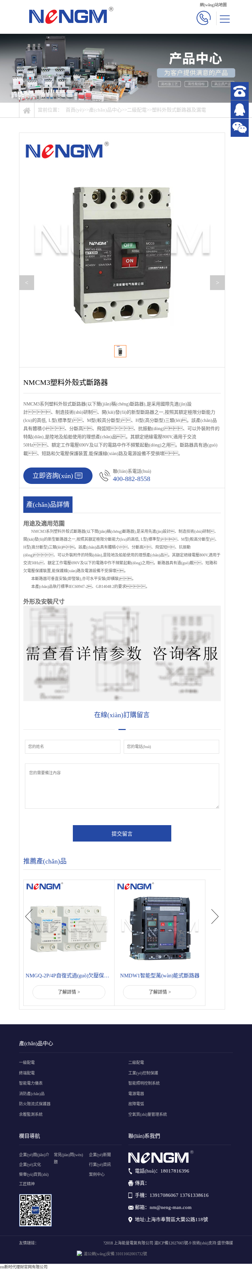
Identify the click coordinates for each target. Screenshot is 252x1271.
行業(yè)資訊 (100, 1164)
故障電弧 (136, 1104)
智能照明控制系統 (144, 1083)
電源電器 (136, 1094)
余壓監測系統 (31, 1114)
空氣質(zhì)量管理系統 (147, 1114)
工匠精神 (27, 1184)
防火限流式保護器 (35, 1104)
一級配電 (27, 1062)
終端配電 (27, 1073)
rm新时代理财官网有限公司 (24, 1267)
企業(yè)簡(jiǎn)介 (34, 1155)
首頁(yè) (75, 110)
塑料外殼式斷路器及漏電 (179, 110)
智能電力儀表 (31, 1083)
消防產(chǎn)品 (32, 1094)
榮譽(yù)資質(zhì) (34, 1174)
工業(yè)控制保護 (143, 1073)
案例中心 (97, 1174)
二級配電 (137, 110)
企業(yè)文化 (30, 1164)
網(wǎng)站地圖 (213, 5)
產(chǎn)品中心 (105, 110)
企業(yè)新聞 (100, 1155)
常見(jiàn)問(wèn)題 (68, 1158)
